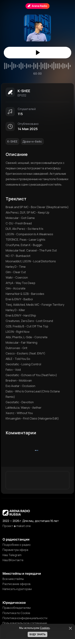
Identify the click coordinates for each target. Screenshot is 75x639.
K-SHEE (12, 141)
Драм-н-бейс (32, 141)
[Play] (37, 52)
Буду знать (37, 634)
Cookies (45, 627)
